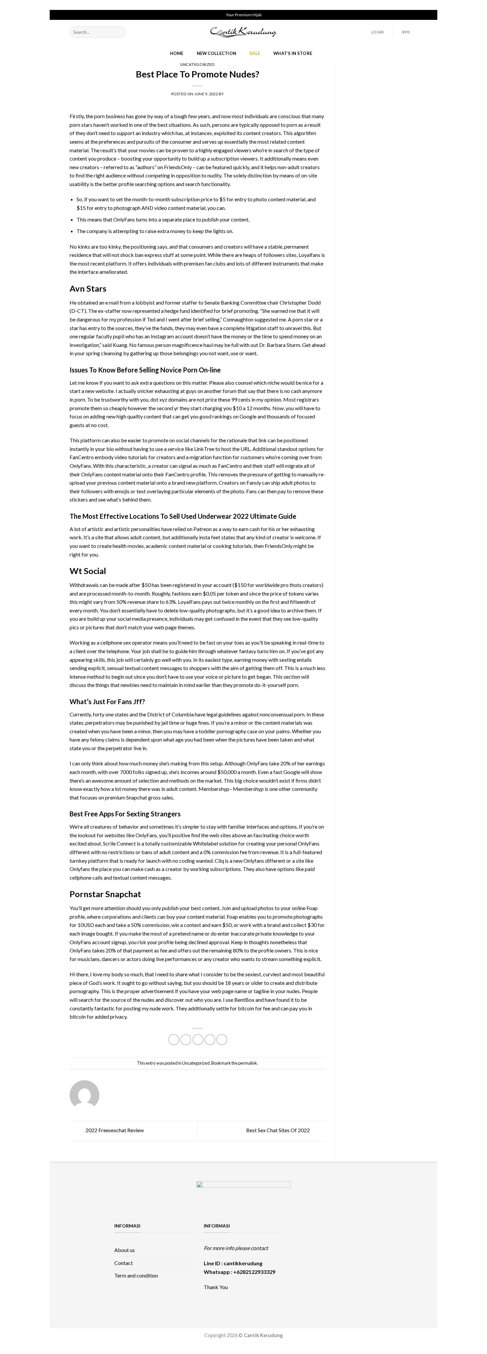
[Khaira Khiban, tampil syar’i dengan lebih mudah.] (333, 1261)
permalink (247, 1063)
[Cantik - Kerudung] (243, 32)
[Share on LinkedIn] (221, 1039)
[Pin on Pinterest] (209, 1039)
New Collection (217, 53)
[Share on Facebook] (173, 1039)
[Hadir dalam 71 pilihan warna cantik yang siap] (333, 1230)
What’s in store (292, 53)
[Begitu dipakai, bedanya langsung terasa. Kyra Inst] (359, 1246)
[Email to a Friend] (197, 1039)
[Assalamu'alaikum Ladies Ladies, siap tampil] (307, 1246)
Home (177, 53)
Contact (123, 1263)
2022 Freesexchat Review (114, 1130)
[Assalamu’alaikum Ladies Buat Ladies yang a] (307, 1261)
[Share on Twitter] (185, 1039)
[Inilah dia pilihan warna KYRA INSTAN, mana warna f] (333, 1246)
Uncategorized (197, 64)
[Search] (119, 32)
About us (124, 1250)
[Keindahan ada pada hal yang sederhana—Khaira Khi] (359, 1261)
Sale (254, 53)
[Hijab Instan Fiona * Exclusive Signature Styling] (359, 1230)
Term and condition (136, 1275)
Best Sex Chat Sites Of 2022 (278, 1130)
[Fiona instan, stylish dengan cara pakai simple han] (307, 1230)
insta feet (209, 537)
